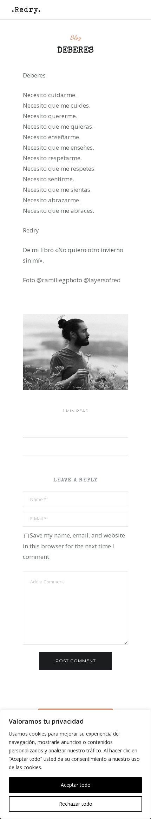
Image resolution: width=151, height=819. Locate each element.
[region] (75, 764)
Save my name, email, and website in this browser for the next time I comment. (74, 546)
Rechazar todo (75, 803)
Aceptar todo (76, 784)
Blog (75, 37)
